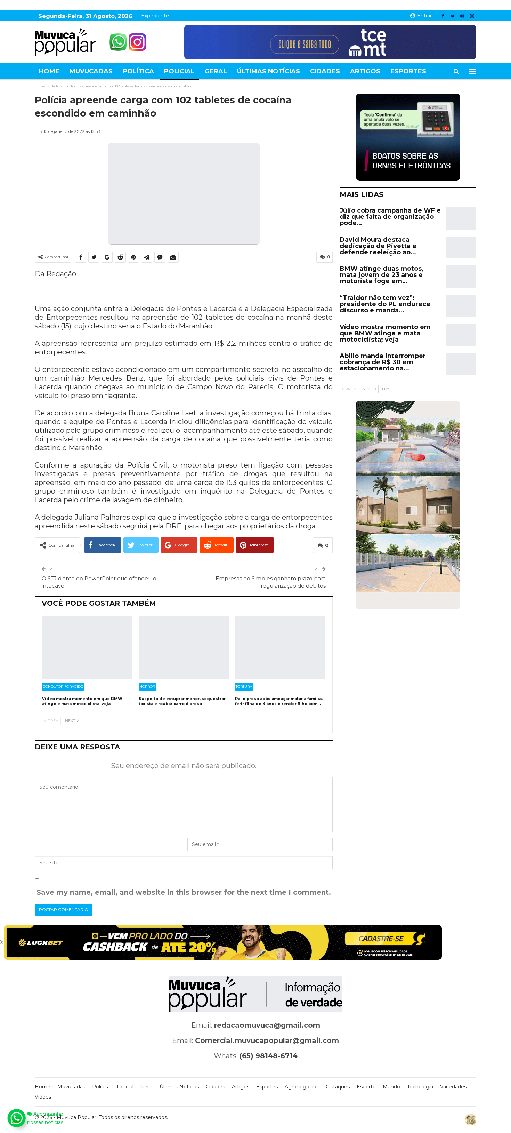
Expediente (155, 16)
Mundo (391, 1087)
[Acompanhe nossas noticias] (16, 1118)
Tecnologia (420, 1087)
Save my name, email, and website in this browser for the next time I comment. (183, 892)
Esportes (408, 71)
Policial (179, 71)
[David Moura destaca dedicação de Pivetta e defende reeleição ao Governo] (461, 248)
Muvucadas (91, 71)
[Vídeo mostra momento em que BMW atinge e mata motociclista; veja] (87, 647)
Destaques (336, 1087)
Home (49, 71)
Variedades (453, 1087)
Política (138, 71)
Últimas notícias (268, 71)
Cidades (325, 71)
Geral (216, 71)
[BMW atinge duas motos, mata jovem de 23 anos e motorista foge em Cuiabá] (461, 276)
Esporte (366, 1087)
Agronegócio (300, 1087)
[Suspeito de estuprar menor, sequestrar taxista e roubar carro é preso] (184, 647)
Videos (43, 1097)
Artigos (365, 71)
